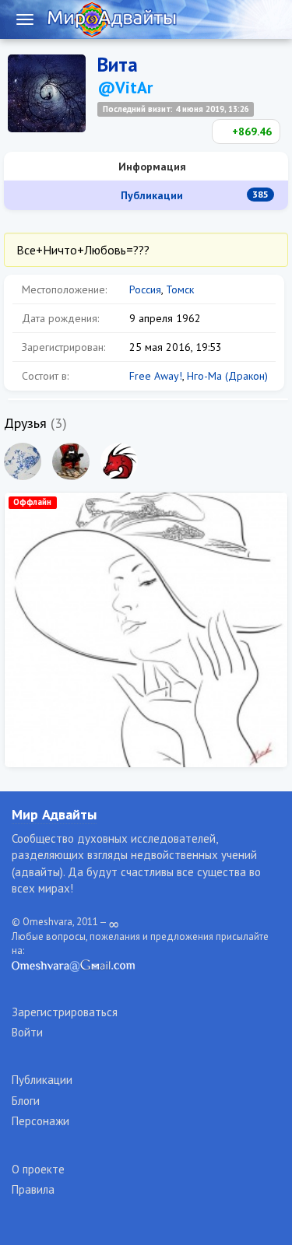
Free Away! (155, 376)
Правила (33, 1189)
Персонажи (40, 1120)
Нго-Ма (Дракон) (227, 376)
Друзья (25, 423)
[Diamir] (71, 461)
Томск (180, 289)
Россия (145, 289)
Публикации (193, 195)
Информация (150, 167)
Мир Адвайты (54, 814)
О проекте (38, 1169)
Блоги (26, 1100)
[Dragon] (119, 461)
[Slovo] (22, 461)
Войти (27, 1032)
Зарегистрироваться (65, 1012)
